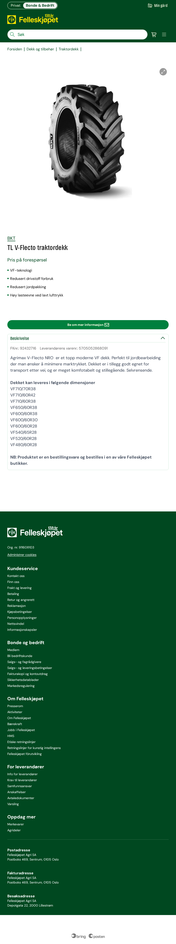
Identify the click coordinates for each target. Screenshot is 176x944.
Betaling (13, 594)
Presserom (15, 706)
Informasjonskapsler (22, 630)
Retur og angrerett (20, 600)
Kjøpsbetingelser (19, 612)
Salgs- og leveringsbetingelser (29, 668)
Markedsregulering (21, 686)
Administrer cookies (21, 555)
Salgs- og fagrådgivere (24, 662)
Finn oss (13, 582)
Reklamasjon (16, 606)
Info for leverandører (22, 774)
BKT (11, 238)
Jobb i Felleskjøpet (21, 730)
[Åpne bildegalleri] (163, 71)
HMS (10, 736)
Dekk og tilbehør (40, 49)
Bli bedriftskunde (19, 656)
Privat (15, 5)
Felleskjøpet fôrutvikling (24, 754)
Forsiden (14, 49)
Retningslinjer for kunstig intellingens (34, 748)
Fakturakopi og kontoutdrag (27, 674)
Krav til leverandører (22, 780)
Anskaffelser (16, 792)
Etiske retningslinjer (21, 742)
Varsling (13, 804)
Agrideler (14, 830)
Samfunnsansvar (19, 786)
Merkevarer (15, 824)
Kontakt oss (16, 576)
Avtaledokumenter (20, 798)
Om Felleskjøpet (19, 718)
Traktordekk (69, 49)
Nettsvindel (15, 624)
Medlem (13, 650)
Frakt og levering (19, 588)
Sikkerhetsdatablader (23, 680)
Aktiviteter (14, 712)
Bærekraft (14, 724)
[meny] (164, 34)
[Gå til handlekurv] (154, 34)
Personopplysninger (22, 618)
